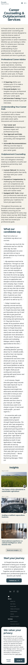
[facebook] (14, 591)
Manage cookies (8, 660)
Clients (12, 614)
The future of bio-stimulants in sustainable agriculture (13, 490)
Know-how (13, 606)
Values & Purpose (14, 609)
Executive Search (14, 624)
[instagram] (17, 591)
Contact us (12, 580)
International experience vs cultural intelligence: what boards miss (12, 542)
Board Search (13, 621)
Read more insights (13, 550)
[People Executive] (11, 3)
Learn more (18, 654)
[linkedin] (10, 591)
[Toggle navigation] (22, 3)
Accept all (19, 660)
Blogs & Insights (14, 616)
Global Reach (13, 611)
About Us (12, 601)
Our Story (12, 604)
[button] (26, 3)
